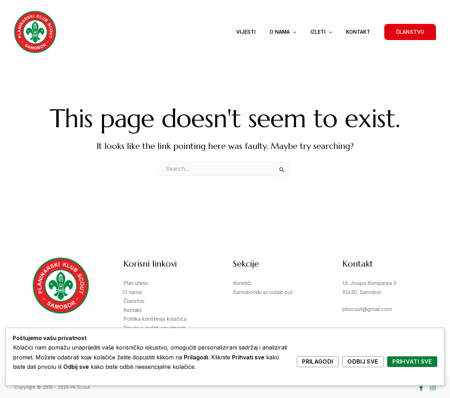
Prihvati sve (412, 361)
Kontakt (358, 32)
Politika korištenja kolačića (155, 318)
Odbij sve (362, 361)
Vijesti (246, 32)
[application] (293, 32)
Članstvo (133, 301)
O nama (280, 32)
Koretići (242, 283)
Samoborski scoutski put (262, 292)
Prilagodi (317, 361)
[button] (410, 32)
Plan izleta (135, 283)
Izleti (318, 32)
